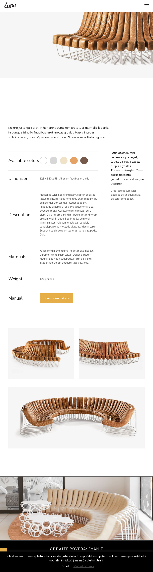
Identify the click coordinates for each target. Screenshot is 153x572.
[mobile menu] (146, 6)
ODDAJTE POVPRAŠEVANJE (76, 549)
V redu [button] (66, 566)
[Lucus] (10, 6)
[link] (41, 353)
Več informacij (84, 566)
